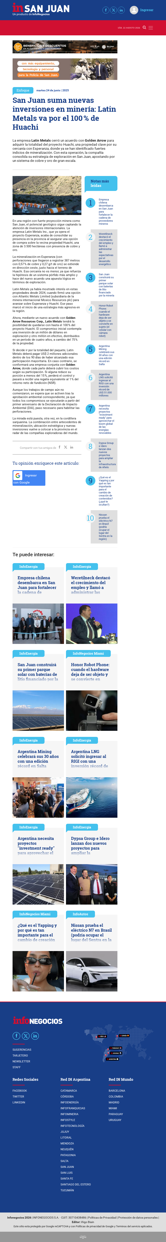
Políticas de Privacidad (102, 1217)
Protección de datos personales (138, 1217)
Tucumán (67, 1190)
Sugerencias (22, 1049)
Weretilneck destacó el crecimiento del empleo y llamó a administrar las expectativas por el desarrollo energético (106, 249)
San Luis (66, 1172)
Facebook (20, 1090)
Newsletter (21, 1061)
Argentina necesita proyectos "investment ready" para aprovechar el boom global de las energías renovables (106, 419)
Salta (64, 1161)
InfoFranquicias (73, 1108)
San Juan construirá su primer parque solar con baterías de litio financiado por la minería (106, 285)
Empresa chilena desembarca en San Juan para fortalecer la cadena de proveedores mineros (106, 211)
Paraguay (116, 1114)
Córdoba (67, 1096)
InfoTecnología (72, 1125)
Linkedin (19, 1102)
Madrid (114, 1102)
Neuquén (67, 1149)
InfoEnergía (28, 566)
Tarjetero (20, 1055)
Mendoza (67, 1143)
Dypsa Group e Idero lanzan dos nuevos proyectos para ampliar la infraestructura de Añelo (107, 455)
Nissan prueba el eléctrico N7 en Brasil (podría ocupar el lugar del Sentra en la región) (106, 526)
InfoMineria (69, 1114)
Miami (113, 1108)
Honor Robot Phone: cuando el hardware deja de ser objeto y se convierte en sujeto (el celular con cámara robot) (106, 320)
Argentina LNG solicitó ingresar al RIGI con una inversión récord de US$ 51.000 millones (106, 385)
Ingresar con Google (25, 478)
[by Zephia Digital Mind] (83, 1237)
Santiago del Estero (76, 1184)
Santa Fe (67, 1178)
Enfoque (23, 90)
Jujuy (65, 1131)
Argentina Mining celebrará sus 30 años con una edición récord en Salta (106, 355)
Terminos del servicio (128, 1226)
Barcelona (117, 1090)
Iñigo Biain (87, 1222)
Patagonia (68, 1155)
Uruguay (115, 1120)
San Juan (67, 1166)
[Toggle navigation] (150, 28)
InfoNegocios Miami (88, 653)
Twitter (18, 1096)
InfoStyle (68, 1120)
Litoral (66, 1137)
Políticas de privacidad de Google (95, 1226)
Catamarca (69, 1090)
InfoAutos (80, 914)
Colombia (116, 1096)
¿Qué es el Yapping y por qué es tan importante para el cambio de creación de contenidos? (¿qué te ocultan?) (106, 491)
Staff (17, 1067)
